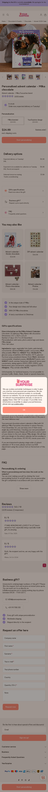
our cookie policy (17, 404)
